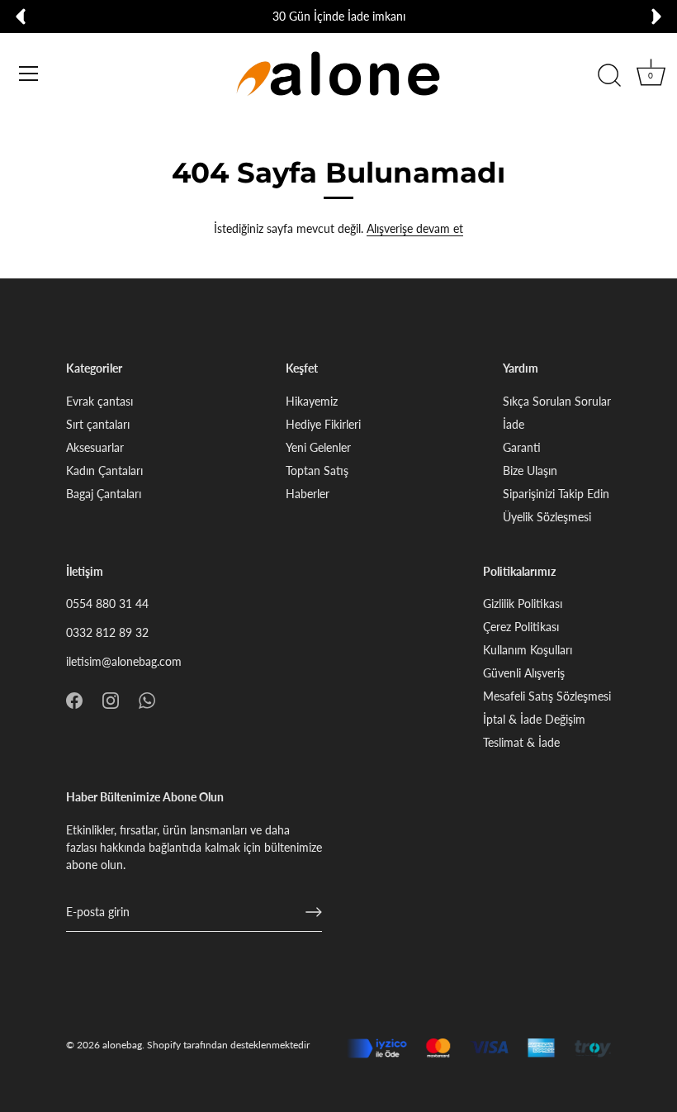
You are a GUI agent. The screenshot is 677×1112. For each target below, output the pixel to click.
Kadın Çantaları (104, 470)
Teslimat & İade (521, 742)
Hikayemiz (312, 401)
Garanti (522, 447)
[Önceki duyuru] (20, 16)
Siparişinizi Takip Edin (556, 494)
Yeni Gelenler (318, 447)
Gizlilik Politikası (522, 603)
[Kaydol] (313, 912)
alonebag (122, 1044)
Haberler (307, 494)
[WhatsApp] (147, 698)
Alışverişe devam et (415, 228)
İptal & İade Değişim (534, 719)
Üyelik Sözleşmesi (547, 517)
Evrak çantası (99, 401)
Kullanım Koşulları (527, 650)
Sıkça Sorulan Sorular (557, 401)
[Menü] (29, 73)
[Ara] (609, 76)
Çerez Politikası (521, 627)
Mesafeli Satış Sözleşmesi (547, 696)
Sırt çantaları (98, 424)
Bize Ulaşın (530, 470)
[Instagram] (110, 698)
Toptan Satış (317, 470)
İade (513, 424)
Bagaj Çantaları (103, 494)
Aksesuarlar (95, 447)
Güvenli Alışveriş (524, 673)
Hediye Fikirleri (323, 424)
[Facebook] (74, 698)
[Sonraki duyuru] (656, 16)
